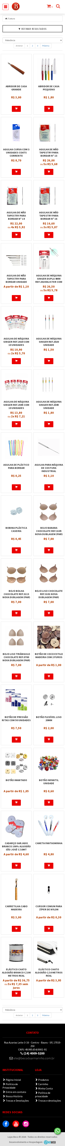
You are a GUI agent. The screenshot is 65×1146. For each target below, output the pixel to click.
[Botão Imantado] (16, 763)
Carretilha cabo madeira (16, 908)
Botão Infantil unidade (49, 781)
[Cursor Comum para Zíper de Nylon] (49, 889)
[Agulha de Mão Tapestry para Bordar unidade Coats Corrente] (16, 258)
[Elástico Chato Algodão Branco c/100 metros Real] (16, 952)
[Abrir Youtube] (15, 1124)
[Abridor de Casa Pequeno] (49, 69)
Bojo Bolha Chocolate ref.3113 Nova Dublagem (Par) (16, 594)
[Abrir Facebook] (5, 1124)
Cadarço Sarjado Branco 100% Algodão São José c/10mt (16, 846)
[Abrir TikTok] (35, 1124)
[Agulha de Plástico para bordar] (16, 448)
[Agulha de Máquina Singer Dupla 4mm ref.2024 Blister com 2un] (49, 258)
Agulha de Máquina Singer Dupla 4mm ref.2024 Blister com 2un (48, 280)
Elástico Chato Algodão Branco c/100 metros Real (16, 972)
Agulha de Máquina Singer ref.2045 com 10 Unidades (16, 405)
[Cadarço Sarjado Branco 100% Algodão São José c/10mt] (16, 826)
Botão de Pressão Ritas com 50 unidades (16, 718)
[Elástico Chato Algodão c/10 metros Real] (49, 952)
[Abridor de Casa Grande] (16, 69)
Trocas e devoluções (49, 1100)
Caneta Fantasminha (48, 843)
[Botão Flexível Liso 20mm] (49, 700)
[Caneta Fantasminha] (49, 826)
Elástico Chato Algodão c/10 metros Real (48, 972)
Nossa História (13, 1096)
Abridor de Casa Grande (16, 88)
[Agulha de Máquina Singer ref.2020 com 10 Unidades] (16, 321)
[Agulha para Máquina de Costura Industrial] (49, 448)
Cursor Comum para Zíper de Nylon (49, 908)
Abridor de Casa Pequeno (48, 88)
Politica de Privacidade (10, 1085)
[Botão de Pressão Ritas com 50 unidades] (16, 700)
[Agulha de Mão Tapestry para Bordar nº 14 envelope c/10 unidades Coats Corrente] (16, 195)
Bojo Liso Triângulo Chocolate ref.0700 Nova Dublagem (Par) (16, 657)
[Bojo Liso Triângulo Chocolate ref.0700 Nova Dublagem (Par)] (16, 637)
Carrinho (43, 1084)
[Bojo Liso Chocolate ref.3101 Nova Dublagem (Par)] (49, 574)
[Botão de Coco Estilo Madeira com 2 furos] (49, 637)
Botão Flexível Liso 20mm (49, 718)
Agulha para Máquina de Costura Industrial (49, 468)
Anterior (19, 45)
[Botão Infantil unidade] (49, 763)
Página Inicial (13, 1079)
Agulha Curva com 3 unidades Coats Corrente (16, 152)
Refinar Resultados (34, 28)
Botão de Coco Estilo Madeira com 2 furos (49, 655)
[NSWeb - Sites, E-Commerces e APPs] (49, 1142)
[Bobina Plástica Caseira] (16, 511)
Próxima (45, 45)
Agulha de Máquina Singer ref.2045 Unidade (49, 405)
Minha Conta (45, 1088)
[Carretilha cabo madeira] (16, 889)
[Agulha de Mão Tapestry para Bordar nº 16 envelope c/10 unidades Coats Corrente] (49, 195)
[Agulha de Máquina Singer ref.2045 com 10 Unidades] (16, 384)
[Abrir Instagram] (25, 1124)
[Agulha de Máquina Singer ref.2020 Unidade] (49, 321)
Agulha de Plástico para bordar (16, 466)
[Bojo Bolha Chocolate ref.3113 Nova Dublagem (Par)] (16, 574)
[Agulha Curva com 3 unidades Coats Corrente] (16, 132)
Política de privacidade (42, 1094)
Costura (11, 18)
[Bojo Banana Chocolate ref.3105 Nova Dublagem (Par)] (49, 511)
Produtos (43, 1079)
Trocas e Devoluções (17, 1100)
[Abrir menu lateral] (5, 7)
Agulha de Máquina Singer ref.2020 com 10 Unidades (16, 341)
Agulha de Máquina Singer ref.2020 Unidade (49, 341)
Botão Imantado (16, 780)
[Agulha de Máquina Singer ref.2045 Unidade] (49, 384)
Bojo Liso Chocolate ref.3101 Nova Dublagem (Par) (49, 594)
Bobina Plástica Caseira (16, 529)
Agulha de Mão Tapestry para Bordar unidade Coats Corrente (16, 280)
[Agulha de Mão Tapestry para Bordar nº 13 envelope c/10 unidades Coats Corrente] (49, 132)
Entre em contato (15, 1092)
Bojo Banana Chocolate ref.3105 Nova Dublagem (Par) (49, 531)
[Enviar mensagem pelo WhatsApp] (57, 1131)
